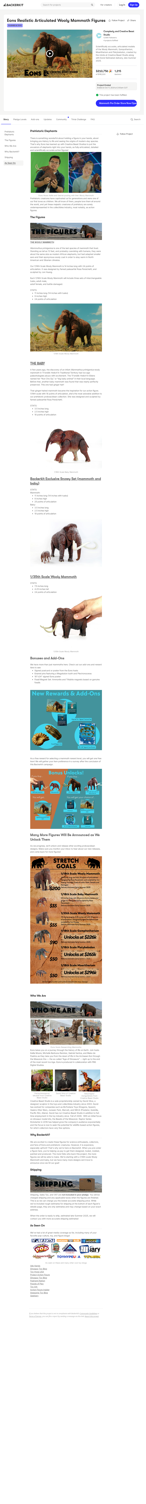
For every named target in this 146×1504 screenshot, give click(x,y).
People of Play (37, 1283)
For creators (106, 4)
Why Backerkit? (12, 151)
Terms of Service (35, 1316)
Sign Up (134, 5)
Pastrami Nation (37, 1280)
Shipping (9, 157)
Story (6, 119)
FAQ (93, 119)
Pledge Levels (19, 119)
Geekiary (34, 1295)
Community (61, 119)
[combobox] (67, 4)
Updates (48, 119)
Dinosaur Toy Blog (38, 1269)
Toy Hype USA (37, 1271)
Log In (122, 5)
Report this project (92, 1316)
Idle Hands (35, 1266)
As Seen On (10, 163)
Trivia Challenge (78, 119)
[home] (13, 4)
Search (136, 119)
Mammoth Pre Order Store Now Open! (118, 103)
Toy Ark (33, 1286)
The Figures (10, 140)
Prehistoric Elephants (9, 133)
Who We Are (10, 146)
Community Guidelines (88, 1313)
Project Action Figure (40, 1274)
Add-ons (35, 119)
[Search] (92, 5)
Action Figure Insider (39, 1289)
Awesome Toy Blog (39, 1292)
